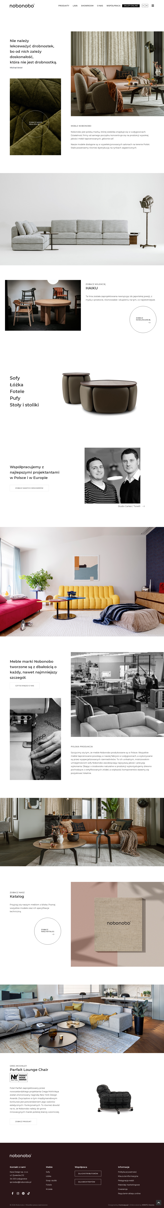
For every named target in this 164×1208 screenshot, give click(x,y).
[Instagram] (18, 1193)
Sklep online (131, 6)
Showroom (87, 6)
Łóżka (16, 384)
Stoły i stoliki (24, 405)
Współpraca (113, 6)
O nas (100, 6)
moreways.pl (123, 1205)
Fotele (17, 391)
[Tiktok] (28, 1193)
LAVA (75, 6)
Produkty (63, 6)
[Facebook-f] (12, 1193)
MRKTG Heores (148, 1205)
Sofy (15, 378)
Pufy (15, 398)
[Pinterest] (23, 1193)
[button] (35, 123)
